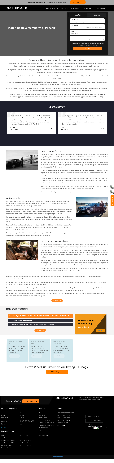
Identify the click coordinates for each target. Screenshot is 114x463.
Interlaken (4, 421)
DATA (72, 31)
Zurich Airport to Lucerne (27, 440)
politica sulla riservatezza (46, 422)
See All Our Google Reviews (57, 372)
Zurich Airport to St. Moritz (9, 443)
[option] (31, 123)
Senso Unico (77, 15)
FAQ (40, 432)
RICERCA (87, 48)
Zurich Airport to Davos (8, 440)
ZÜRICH (3, 412)
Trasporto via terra (62, 422)
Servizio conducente (63, 417)
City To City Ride (43, 435)
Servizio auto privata (63, 420)
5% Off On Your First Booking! (86, 322)
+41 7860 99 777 (78, 2)
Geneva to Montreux (26, 448)
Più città (4, 427)
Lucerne (22, 417)
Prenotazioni (100, 8)
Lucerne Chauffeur (7, 448)
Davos (21, 412)
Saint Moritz (4, 417)
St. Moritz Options (25, 443)
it (51, 8)
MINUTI (90, 37)
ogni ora (97, 15)
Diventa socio (43, 417)
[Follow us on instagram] (64, 430)
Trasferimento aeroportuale (65, 412)
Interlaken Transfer (6, 445)
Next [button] (111, 124)
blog (40, 430)
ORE (72, 37)
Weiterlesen (14, 356)
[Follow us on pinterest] (66, 430)
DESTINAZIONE (75, 25)
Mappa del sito (43, 427)
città (66, 8)
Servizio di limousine (63, 415)
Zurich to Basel (24, 435)
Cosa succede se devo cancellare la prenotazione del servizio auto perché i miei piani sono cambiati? (41, 316)
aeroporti (88, 8)
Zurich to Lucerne (6, 438)
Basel (3, 415)
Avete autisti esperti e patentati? (22, 320)
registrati (94, 416)
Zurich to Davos (24, 438)
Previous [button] (2, 124)
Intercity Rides (76, 8)
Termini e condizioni (45, 420)
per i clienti (58, 8)
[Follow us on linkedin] (69, 430)
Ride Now (100, 331)
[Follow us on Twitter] (58, 430)
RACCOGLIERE (74, 19)
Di (39, 412)
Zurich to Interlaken (25, 445)
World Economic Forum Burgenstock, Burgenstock (27, 421)
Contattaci (42, 415)
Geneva (22, 415)
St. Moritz (4, 435)
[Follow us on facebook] (61, 430)
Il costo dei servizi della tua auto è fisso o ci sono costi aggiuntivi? (33, 325)
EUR (46, 8)
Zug (21, 424)
